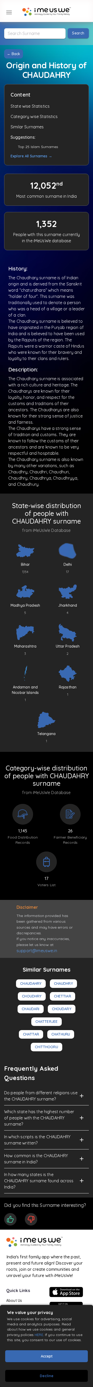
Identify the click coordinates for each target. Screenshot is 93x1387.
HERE (39, 1334)
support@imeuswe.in (37, 950)
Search (78, 33)
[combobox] (34, 33)
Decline (46, 1376)
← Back (13, 54)
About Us (14, 1300)
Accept (46, 1356)
